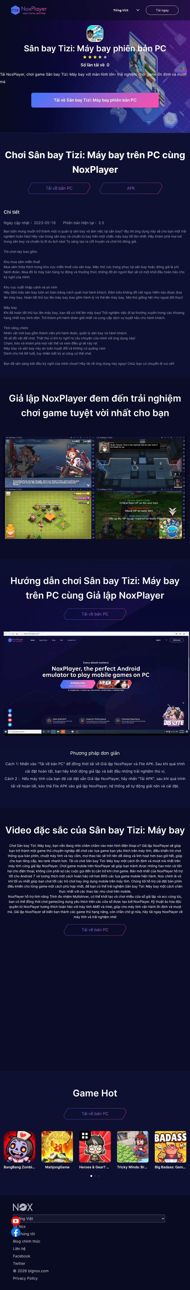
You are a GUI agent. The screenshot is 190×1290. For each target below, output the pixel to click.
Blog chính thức (26, 1241)
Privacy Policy (25, 1278)
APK (131, 188)
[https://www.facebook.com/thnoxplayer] (15, 1232)
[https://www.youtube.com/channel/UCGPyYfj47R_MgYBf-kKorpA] (15, 1221)
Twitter (19, 1263)
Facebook (21, 1256)
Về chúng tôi (24, 1233)
